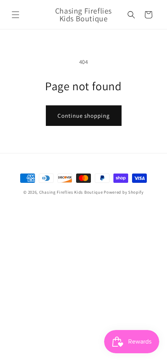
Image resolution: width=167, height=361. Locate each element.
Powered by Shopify (124, 192)
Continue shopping (83, 115)
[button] (15, 14)
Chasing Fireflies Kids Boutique (71, 192)
